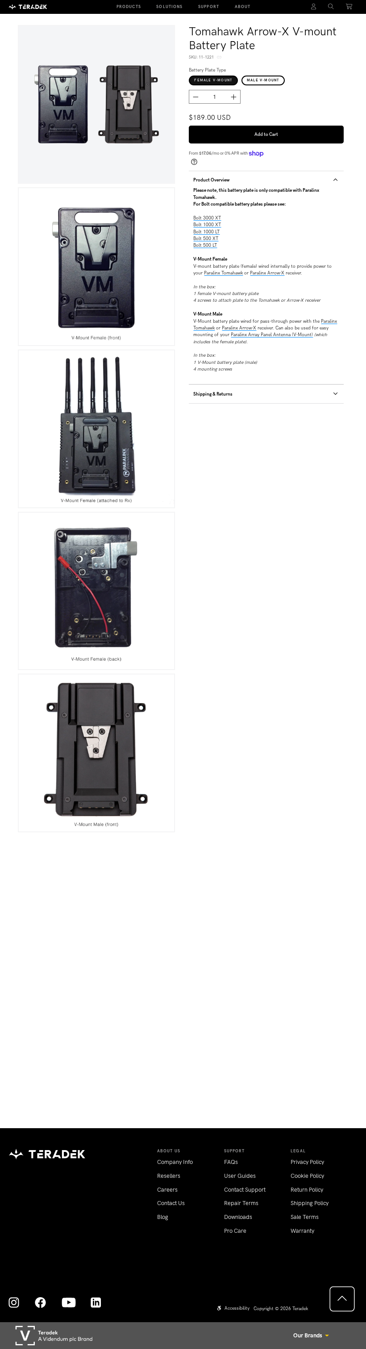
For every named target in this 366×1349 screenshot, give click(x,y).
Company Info (175, 1162)
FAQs (231, 1162)
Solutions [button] (169, 6)
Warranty (302, 1230)
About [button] (243, 6)
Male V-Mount (263, 80)
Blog (162, 1217)
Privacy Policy (307, 1162)
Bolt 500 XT (205, 238)
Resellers (168, 1175)
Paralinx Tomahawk (223, 273)
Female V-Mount (213, 80)
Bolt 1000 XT (207, 225)
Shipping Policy (310, 1203)
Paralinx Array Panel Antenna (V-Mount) (272, 334)
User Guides (240, 1175)
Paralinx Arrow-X (267, 273)
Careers (167, 1189)
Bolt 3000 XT (207, 218)
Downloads (238, 1217)
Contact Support (245, 1189)
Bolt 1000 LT (206, 232)
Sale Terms (305, 1217)
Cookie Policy (307, 1175)
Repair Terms (241, 1203)
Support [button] (208, 6)
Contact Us (171, 1203)
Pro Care (235, 1230)
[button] (331, 7)
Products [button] (128, 6)
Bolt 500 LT (205, 245)
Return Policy (307, 1189)
